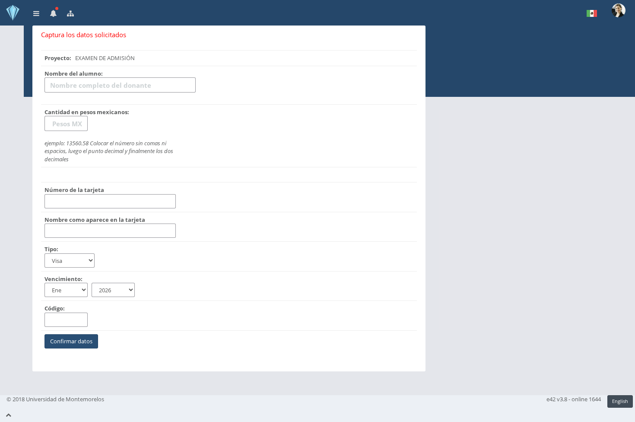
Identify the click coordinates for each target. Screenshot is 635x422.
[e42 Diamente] (12, 13)
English (620, 401)
